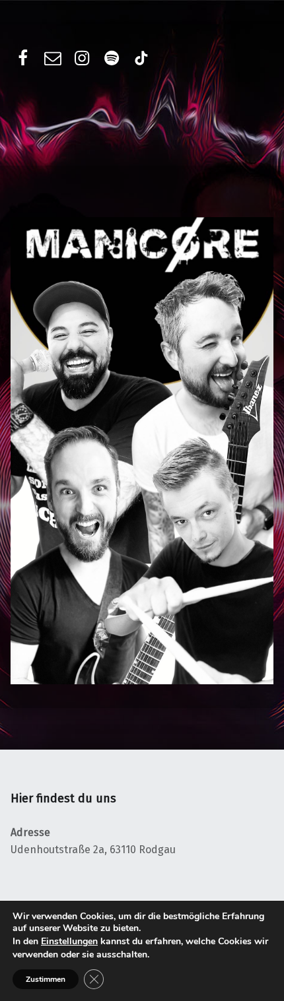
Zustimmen (45, 979)
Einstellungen (69, 942)
